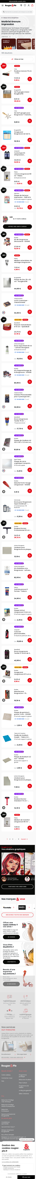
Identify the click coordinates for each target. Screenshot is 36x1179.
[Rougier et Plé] (8, 1066)
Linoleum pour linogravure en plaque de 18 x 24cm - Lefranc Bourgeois (22, 779)
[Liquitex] (9, 907)
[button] (21, 6)
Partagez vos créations (17, 886)
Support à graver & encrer (24, 41)
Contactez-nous (6, 1078)
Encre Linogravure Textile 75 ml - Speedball (21, 420)
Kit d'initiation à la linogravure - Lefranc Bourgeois (22, 569)
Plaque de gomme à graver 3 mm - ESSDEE (22, 713)
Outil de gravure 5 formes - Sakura (21, 590)
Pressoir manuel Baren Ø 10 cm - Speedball (22, 326)
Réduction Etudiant (25, 1080)
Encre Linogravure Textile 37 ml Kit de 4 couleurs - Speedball (22, 652)
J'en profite (11, 962)
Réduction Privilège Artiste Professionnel (8, 1105)
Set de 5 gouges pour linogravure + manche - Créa (22, 114)
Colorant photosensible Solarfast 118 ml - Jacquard (20, 633)
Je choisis (11, 937)
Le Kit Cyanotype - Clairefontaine (21, 301)
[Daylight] (24, 907)
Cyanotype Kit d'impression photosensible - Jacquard (20, 154)
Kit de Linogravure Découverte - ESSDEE (22, 240)
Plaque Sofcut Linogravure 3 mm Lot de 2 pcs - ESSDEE (22, 611)
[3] (21, 202)
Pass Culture (23, 1083)
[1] (18, 202)
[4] (22, 202)
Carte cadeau (6, 1075)
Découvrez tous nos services (12, 1057)
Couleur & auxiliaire (6, 41)
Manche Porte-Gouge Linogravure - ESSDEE (22, 484)
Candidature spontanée (5, 1123)
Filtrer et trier (18, 59)
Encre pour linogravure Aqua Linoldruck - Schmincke (22, 503)
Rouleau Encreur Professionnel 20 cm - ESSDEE (22, 529)
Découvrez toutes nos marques (17, 915)
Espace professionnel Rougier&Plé (8, 1115)
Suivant (23, 839)
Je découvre (11, 984)
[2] (19, 202)
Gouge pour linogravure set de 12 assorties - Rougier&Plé (22, 133)
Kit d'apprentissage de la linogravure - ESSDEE (22, 371)
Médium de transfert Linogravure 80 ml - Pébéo (22, 821)
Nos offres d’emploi (7, 1135)
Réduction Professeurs (5, 1110)
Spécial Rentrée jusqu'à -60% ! (17, 1)
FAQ (2, 1081)
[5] (23, 202)
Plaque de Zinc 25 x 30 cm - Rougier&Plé (22, 280)
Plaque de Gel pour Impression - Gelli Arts (22, 196)
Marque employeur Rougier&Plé (7, 1131)
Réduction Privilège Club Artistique (7, 1101)
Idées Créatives (24, 1094)
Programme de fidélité (24, 1086)
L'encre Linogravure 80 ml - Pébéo (22, 175)
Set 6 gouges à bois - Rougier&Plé (22, 93)
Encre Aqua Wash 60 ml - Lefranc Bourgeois (23, 347)
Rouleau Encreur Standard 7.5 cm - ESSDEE (21, 800)
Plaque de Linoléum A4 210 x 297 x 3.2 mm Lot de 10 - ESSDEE (22, 441)
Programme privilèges (23, 1075)
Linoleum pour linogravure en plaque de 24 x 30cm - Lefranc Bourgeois (23, 548)
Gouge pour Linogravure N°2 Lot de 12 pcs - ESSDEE (22, 673)
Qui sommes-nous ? (8, 1127)
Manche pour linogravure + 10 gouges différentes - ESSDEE (22, 692)
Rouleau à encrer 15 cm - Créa (23, 72)
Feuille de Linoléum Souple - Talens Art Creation (21, 736)
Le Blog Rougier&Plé (25, 1090)
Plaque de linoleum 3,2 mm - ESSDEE (22, 758)
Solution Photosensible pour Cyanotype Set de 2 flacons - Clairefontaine (23, 396)
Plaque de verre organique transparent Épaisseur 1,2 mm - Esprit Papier (23, 462)
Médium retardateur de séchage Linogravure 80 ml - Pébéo (23, 261)
